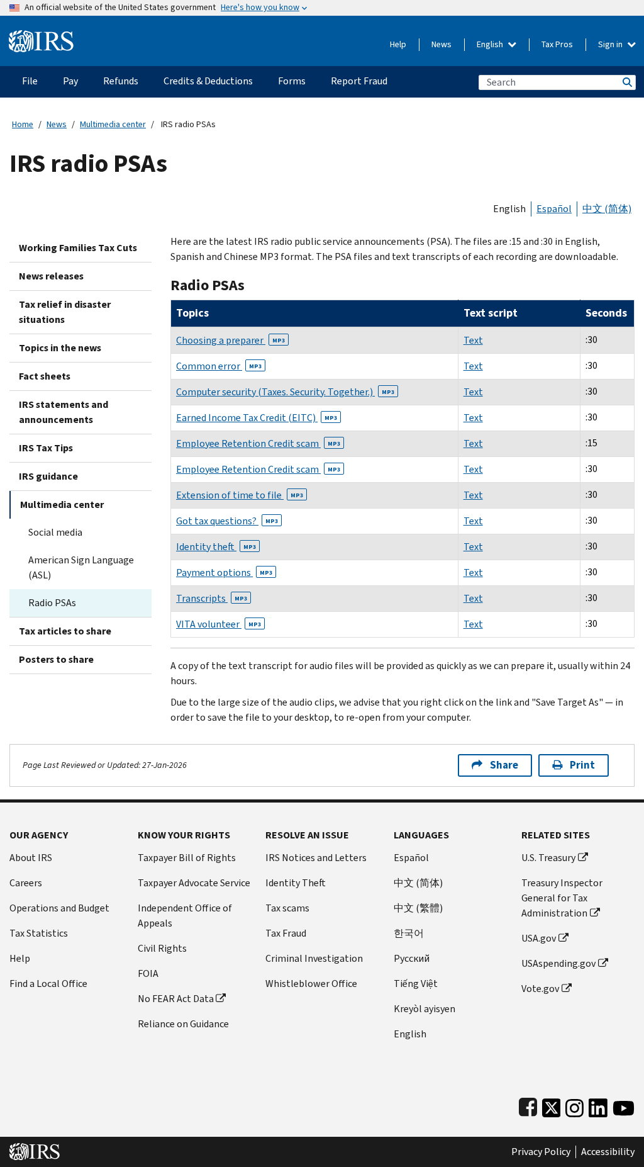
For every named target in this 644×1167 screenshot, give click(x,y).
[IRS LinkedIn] (598, 1105)
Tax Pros (557, 44)
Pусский (412, 958)
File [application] (30, 80)
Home (22, 124)
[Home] (41, 36)
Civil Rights (162, 948)
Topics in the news (60, 347)
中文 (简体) (606, 208)
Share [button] (504, 765)
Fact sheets (44, 376)
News (441, 44)
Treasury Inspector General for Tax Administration (561, 898)
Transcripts (211, 598)
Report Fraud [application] (359, 80)
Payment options (224, 572)
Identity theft (216, 546)
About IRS (30, 857)
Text (473, 340)
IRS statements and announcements (63, 412)
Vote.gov (540, 988)
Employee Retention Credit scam (258, 443)
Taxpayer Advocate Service (194, 882)
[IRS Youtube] (624, 1105)
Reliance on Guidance (183, 1023)
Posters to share (56, 659)
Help (398, 44)
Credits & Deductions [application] (208, 80)
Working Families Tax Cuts (78, 247)
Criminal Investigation (314, 958)
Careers (25, 882)
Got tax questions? (227, 520)
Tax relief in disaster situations (65, 312)
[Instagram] (574, 1105)
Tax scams (287, 908)
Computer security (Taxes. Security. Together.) (285, 391)
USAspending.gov (558, 963)
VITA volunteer (218, 624)
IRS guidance (48, 476)
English (491, 44)
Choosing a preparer (230, 340)
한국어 (409, 933)
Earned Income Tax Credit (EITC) (256, 417)
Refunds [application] (120, 80)
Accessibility (608, 1152)
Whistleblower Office (311, 983)
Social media (55, 532)
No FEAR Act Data (176, 998)
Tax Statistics (38, 933)
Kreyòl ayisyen (424, 1008)
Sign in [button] (611, 44)
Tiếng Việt (416, 983)
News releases (51, 276)
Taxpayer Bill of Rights (187, 857)
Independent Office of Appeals (185, 915)
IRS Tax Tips (46, 447)
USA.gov (538, 938)
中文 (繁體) (418, 908)
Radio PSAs (52, 602)
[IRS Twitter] (551, 1105)
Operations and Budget (59, 908)
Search (626, 82)
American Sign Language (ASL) (81, 567)
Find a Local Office (48, 983)
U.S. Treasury (548, 857)
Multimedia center (113, 124)
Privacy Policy (540, 1152)
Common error (219, 366)
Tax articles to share (65, 631)
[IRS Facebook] (528, 1105)
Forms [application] (292, 80)
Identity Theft (295, 882)
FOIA (148, 973)
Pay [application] (70, 80)
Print (582, 765)
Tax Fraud (285, 933)
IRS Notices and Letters (316, 857)
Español (554, 208)
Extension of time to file (239, 495)
